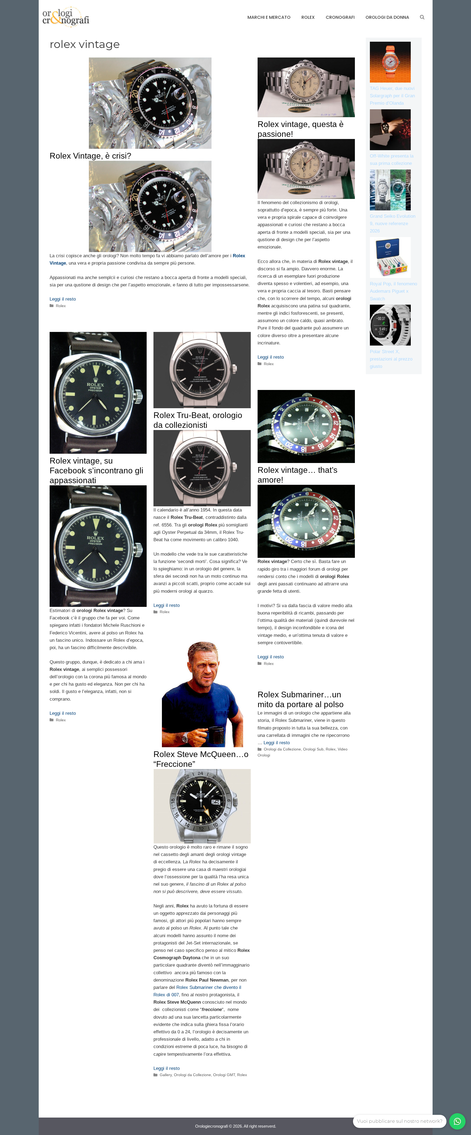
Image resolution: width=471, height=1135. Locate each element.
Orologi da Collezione (192, 1075)
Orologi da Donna (387, 17)
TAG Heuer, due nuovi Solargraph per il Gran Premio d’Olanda (392, 96)
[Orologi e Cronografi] (65, 17)
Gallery (166, 1075)
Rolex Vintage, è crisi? (90, 155)
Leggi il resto (63, 299)
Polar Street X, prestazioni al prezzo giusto (391, 359)
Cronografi (340, 17)
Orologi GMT (224, 1075)
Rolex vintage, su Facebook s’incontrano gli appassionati (96, 470)
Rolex (308, 17)
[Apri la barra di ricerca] (422, 17)
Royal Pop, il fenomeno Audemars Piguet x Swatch (393, 291)
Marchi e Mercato (269, 17)
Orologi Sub (313, 749)
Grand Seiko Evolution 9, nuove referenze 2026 (392, 224)
